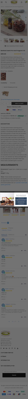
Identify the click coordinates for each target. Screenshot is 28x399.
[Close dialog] (27, 193)
